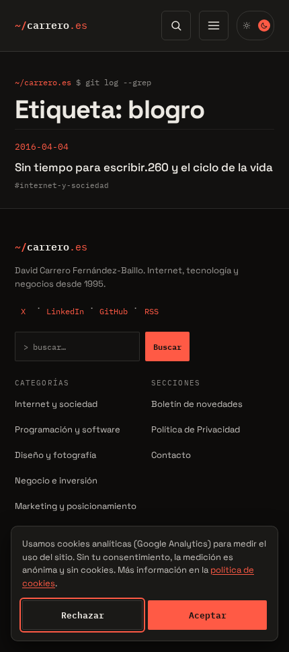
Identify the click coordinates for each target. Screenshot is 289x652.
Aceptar (207, 615)
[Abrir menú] (214, 25)
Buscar (167, 346)
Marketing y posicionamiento (75, 506)
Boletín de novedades (197, 404)
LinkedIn (65, 311)
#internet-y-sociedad (62, 185)
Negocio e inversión (56, 480)
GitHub (113, 311)
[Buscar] (176, 25)
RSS (151, 311)
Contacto (171, 455)
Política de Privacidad (195, 429)
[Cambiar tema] (255, 25)
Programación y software (67, 429)
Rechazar (82, 615)
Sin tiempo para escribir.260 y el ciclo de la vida (144, 167)
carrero (51, 25)
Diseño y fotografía (55, 455)
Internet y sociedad (56, 404)
